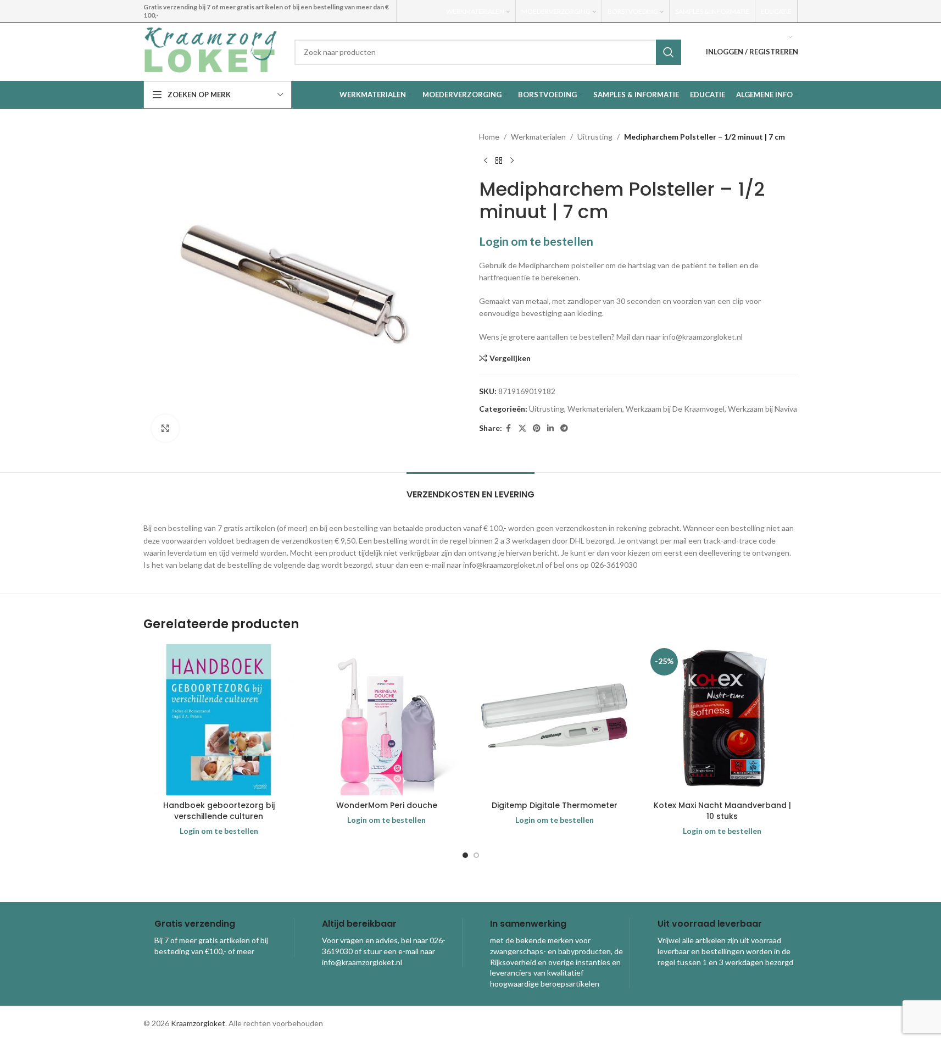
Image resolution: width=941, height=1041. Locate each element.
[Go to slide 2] (476, 855)
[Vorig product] (485, 160)
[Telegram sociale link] (564, 428)
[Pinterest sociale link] (537, 428)
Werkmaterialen (538, 136)
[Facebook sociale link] (508, 428)
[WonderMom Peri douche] (387, 720)
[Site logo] (210, 51)
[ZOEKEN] (668, 52)
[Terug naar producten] (498, 160)
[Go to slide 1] (465, 855)
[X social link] (522, 428)
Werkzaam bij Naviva (762, 408)
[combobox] (487, 52)
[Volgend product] (512, 160)
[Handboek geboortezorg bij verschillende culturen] (219, 720)
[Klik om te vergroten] (165, 428)
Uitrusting (595, 136)
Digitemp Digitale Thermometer (554, 805)
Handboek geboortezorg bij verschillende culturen (219, 811)
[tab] (470, 489)
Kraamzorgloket (198, 1023)
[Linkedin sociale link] (550, 428)
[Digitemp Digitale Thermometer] (555, 720)
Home (489, 136)
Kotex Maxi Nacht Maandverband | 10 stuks (722, 811)
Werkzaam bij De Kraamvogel (675, 408)
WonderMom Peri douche (386, 805)
